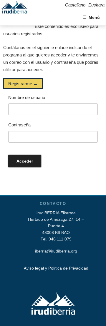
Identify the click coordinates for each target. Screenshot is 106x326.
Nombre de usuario (26, 97)
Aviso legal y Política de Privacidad (56, 268)
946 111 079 (60, 239)
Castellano (75, 5)
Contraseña (19, 124)
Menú (94, 17)
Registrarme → (23, 83)
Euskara (96, 5)
